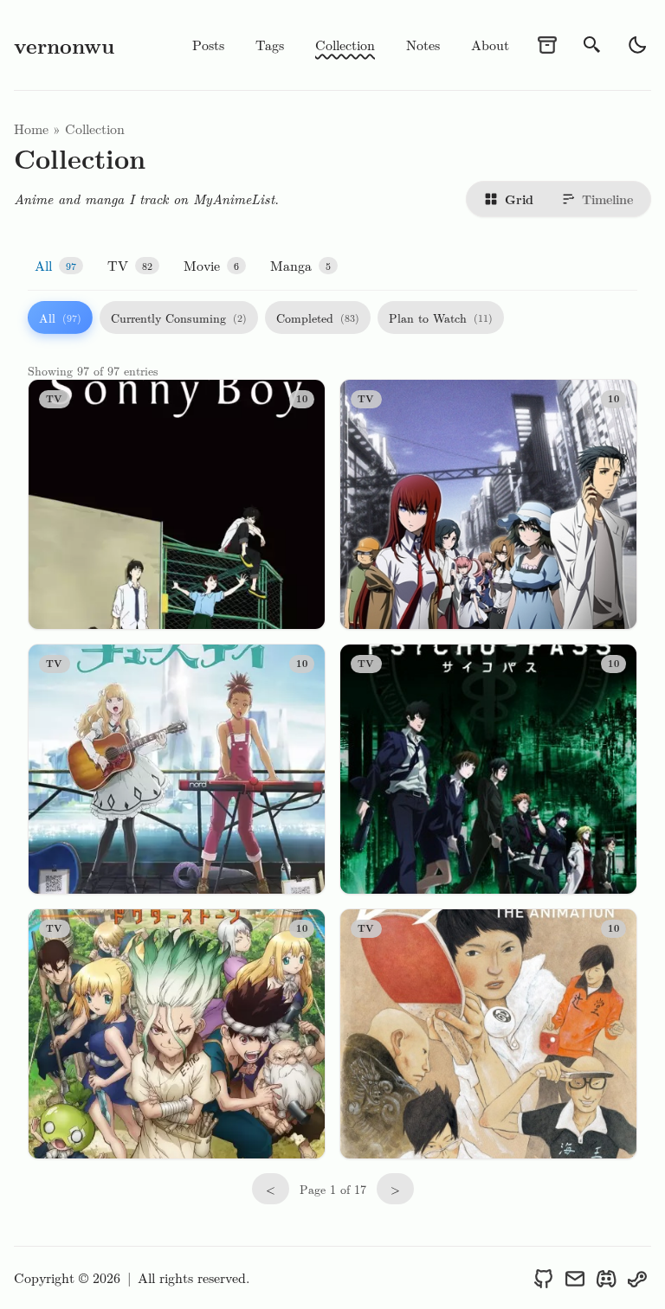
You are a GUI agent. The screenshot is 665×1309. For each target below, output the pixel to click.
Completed (317, 317)
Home (31, 128)
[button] (59, 265)
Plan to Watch (441, 317)
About (490, 45)
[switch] (558, 199)
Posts (208, 45)
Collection (345, 45)
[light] (637, 45)
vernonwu (64, 45)
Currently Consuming (179, 317)
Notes (423, 45)
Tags (269, 45)
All (60, 317)
